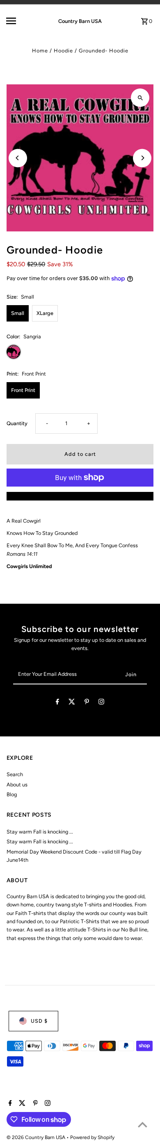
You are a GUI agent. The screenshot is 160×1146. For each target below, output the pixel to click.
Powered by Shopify (92, 1137)
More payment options (80, 496)
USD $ (39, 1021)
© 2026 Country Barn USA (36, 1137)
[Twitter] (72, 703)
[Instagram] (101, 703)
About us (17, 784)
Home (40, 51)
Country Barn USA (80, 21)
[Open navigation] (20, 21)
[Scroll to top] (142, 1124)
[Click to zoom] (140, 97)
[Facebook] (57, 703)
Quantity (17, 423)
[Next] (142, 158)
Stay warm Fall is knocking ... (40, 832)
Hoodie (63, 51)
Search (15, 774)
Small (17, 313)
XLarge (45, 313)
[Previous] (18, 158)
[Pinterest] (87, 703)
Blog (12, 794)
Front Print (23, 390)
